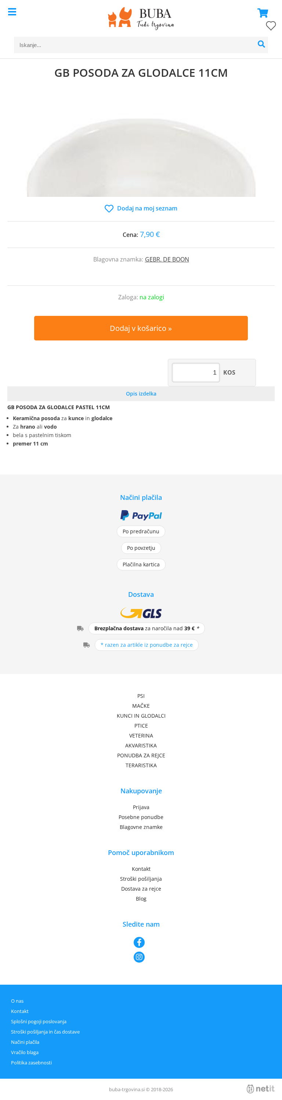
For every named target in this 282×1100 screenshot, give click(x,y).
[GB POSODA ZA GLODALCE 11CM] (141, 149)
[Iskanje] (261, 45)
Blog (141, 898)
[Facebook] (141, 942)
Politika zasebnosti (31, 1062)
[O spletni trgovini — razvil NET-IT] (261, 1089)
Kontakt (141, 868)
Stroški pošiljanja (141, 878)
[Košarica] (260, 13)
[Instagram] (141, 957)
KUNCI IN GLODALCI (141, 715)
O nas (17, 1001)
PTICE (141, 725)
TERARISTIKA (141, 765)
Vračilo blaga (25, 1052)
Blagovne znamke (141, 826)
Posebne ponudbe (141, 817)
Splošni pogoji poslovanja (38, 1021)
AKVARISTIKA (141, 745)
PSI (141, 695)
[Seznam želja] (263, 27)
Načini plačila (25, 1042)
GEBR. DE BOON (167, 259)
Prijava (141, 807)
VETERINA (141, 735)
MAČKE (141, 705)
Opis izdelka (141, 393)
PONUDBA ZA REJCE (141, 755)
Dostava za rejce (141, 888)
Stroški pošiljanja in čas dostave (45, 1031)
